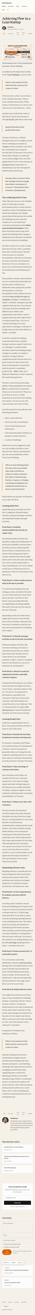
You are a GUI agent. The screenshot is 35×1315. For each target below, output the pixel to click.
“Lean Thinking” (13, 75)
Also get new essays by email (11, 1247)
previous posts (26, 963)
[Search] (8, 10)
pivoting (12, 943)
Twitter (4, 1302)
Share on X (23, 34)
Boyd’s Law (13, 119)
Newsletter (11, 6)
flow (4, 389)
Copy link (18, 34)
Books (17, 6)
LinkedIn (30, 34)
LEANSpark (5, 1306)
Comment (10, 34)
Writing (4, 6)
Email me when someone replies (12, 1244)
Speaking (24, 6)
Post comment (6, 1252)
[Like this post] (4, 33)
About (3, 10)
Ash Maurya (7, 3)
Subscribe (17, 1203)
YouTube (16, 1302)
